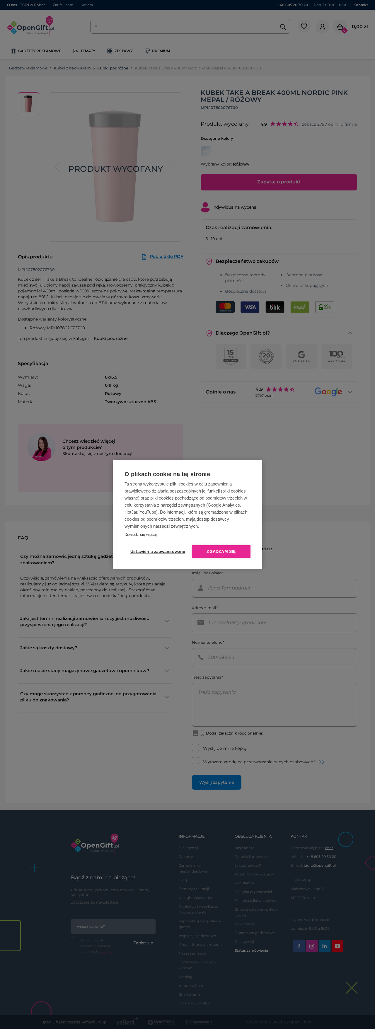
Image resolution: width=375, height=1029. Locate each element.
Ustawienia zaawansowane (156, 551)
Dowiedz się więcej (141, 534)
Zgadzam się (221, 551)
